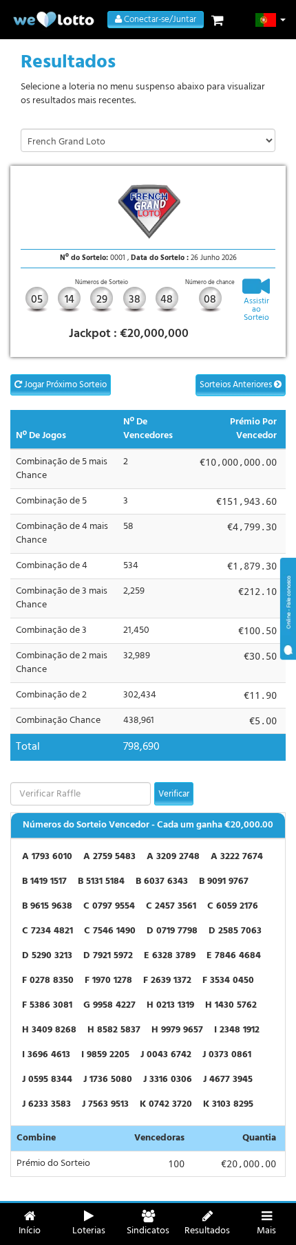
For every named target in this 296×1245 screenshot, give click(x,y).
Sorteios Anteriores (237, 385)
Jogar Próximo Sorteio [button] (64, 385)
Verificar (173, 794)
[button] (270, 20)
